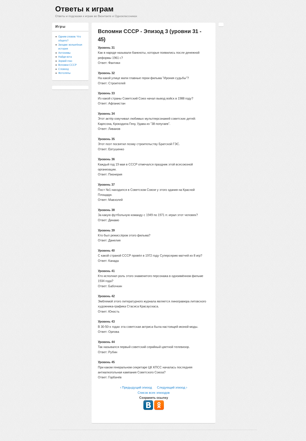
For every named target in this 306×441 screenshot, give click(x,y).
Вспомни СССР (67, 64)
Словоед (63, 69)
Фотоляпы (64, 73)
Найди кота (65, 56)
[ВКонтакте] (148, 409)
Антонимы (64, 52)
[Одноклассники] (159, 409)
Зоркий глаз (65, 61)
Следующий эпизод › (172, 387)
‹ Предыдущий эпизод (136, 387)
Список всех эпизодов (154, 392)
